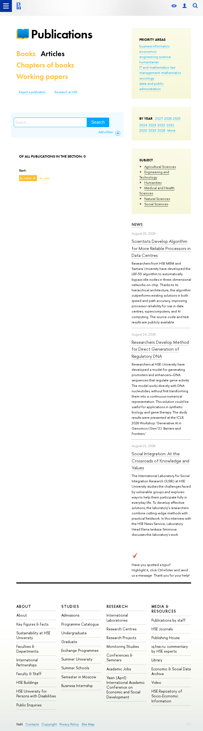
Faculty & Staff (28, 673)
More (171, 130)
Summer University (77, 659)
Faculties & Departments (27, 649)
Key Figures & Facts (32, 624)
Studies (70, 606)
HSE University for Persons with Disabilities (36, 693)
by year (45, 178)
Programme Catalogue (80, 624)
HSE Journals (162, 628)
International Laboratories (117, 617)
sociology (146, 78)
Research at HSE (65, 92)
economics (147, 51)
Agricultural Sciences (160, 166)
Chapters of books (45, 65)
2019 (152, 130)
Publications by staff (168, 620)
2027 (159, 118)
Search (98, 122)
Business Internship (77, 685)
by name (25, 178)
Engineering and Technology (154, 175)
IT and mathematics (154, 67)
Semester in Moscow (78, 676)
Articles (52, 53)
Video (156, 682)
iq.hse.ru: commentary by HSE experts (169, 649)
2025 (177, 118)
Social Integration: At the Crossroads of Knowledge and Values (160, 461)
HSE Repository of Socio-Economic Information (166, 696)
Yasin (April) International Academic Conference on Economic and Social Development (126, 687)
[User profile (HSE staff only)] (184, 6)
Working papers (42, 76)
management (149, 72)
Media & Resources (163, 609)
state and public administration (151, 86)
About (23, 606)
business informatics (154, 46)
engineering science (155, 56)
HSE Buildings (27, 682)
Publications (61, 34)
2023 (152, 125)
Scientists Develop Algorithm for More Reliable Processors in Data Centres (161, 248)
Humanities (153, 182)
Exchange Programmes (79, 650)
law (172, 67)
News (137, 224)
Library (156, 659)
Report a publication (32, 92)
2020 (143, 130)
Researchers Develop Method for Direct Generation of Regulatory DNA (160, 349)
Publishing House (165, 637)
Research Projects (121, 637)
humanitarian (149, 62)
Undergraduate (74, 632)
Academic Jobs (119, 668)
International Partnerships (27, 662)
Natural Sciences (157, 198)
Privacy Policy (69, 724)
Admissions (70, 615)
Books (25, 53)
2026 (168, 118)
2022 (161, 125)
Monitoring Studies (123, 646)
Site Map (88, 724)
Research (117, 606)
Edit (188, 723)
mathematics (171, 72)
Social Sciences (156, 204)
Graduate (69, 641)
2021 (170, 125)
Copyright (49, 724)
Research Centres (121, 628)
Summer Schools (75, 667)
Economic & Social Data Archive (171, 671)
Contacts (32, 724)
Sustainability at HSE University (33, 635)
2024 (143, 125)
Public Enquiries (28, 704)
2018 (161, 130)
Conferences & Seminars (119, 657)
